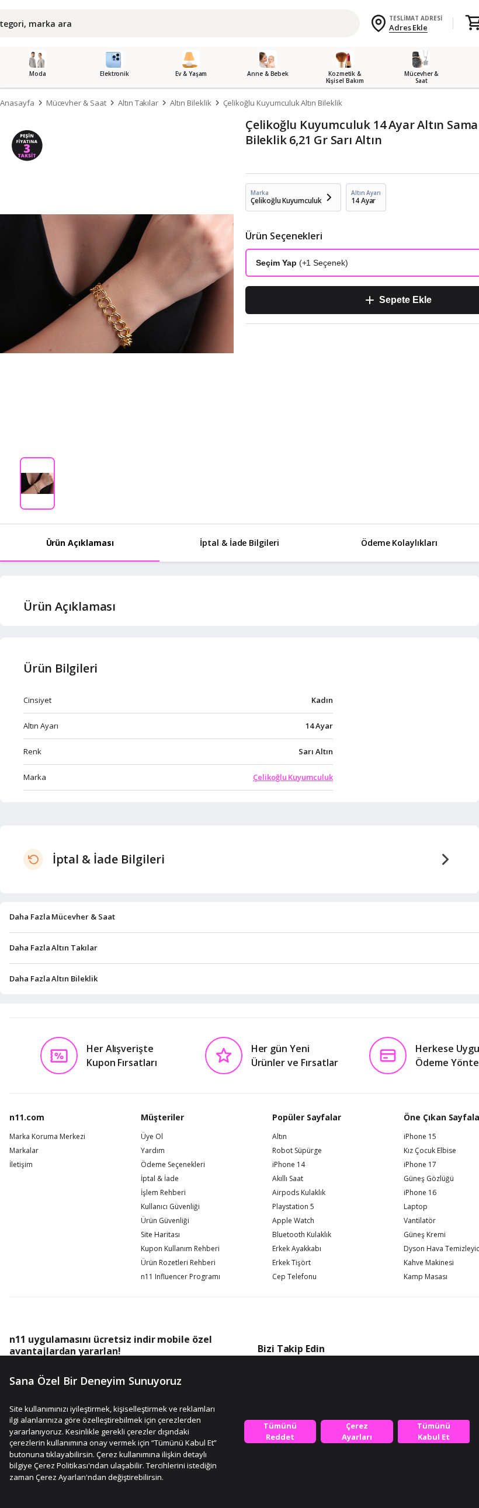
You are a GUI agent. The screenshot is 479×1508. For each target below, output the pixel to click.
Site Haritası (160, 1234)
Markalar (24, 1150)
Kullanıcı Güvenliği (170, 1206)
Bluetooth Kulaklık (301, 1234)
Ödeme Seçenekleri (173, 1164)
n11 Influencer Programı (180, 1276)
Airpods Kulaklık (298, 1192)
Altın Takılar (138, 102)
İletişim (21, 1164)
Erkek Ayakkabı (296, 1248)
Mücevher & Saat (76, 102)
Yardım (153, 1150)
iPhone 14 (288, 1164)
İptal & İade (160, 1178)
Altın (279, 1136)
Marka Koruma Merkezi (47, 1136)
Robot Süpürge (297, 1150)
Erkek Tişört (291, 1262)
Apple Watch (293, 1220)
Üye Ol (152, 1136)
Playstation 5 (293, 1206)
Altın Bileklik (190, 102)
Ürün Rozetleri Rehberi (178, 1262)
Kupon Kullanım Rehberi (180, 1248)
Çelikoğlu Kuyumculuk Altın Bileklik (282, 102)
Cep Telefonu (294, 1276)
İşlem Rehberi (163, 1192)
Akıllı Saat (287, 1178)
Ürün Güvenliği (165, 1220)
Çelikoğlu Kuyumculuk (293, 777)
